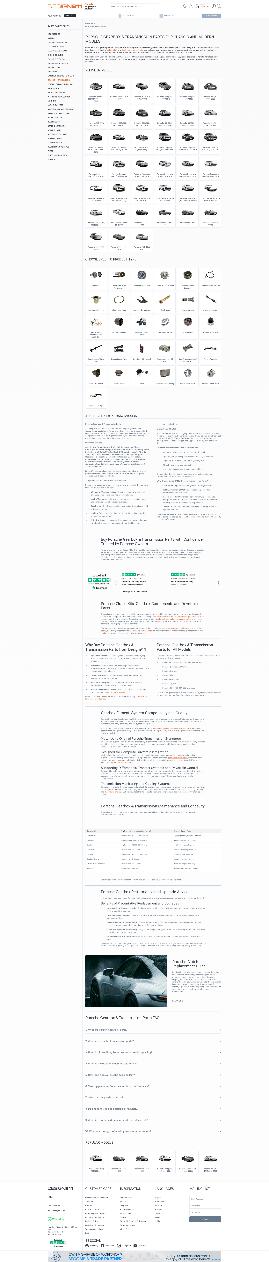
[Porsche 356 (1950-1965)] (96, 236)
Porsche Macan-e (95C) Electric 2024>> (188, 199)
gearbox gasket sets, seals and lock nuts (173, 728)
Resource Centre (127, 1225)
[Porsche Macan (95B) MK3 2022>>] (164, 187)
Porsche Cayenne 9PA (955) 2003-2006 (164, 148)
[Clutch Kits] (96, 275)
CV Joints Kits (187, 332)
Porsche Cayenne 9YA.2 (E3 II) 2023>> (119, 175)
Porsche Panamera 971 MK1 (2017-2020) (187, 175)
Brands (123, 1201)
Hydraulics (53, 88)
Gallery (123, 1217)
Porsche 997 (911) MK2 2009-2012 (119, 124)
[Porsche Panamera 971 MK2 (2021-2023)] (210, 163)
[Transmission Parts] (118, 348)
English (158, 1197)
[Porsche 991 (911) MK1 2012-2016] (141, 112)
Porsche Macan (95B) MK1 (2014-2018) (119, 199)
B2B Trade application (94, 1209)
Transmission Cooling (165, 384)
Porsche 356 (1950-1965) (96, 248)
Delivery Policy (91, 1221)
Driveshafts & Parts (210, 310)
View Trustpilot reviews (115, 692)
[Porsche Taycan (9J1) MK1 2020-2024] (210, 187)
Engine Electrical (57, 59)
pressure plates (184, 619)
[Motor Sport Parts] (187, 373)
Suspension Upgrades (58, 147)
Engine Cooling (55, 55)
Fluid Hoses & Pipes (96, 406)
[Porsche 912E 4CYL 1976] (141, 236)
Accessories (54, 34)
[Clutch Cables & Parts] (210, 275)
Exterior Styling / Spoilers (61, 76)
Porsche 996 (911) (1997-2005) (210, 98)
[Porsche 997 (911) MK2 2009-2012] (118, 112)
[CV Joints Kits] (187, 321)
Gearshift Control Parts (142, 333)
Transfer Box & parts (210, 384)
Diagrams (124, 1205)
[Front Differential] (210, 348)
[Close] (50, 1254)
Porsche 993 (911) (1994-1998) (187, 98)
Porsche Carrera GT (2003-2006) (142, 148)
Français (158, 1209)
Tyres (50, 151)
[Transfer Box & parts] (210, 373)
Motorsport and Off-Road (61, 109)
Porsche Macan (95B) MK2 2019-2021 (142, 199)
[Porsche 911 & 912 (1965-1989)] (141, 86)
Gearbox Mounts (119, 332)
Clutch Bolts (165, 310)
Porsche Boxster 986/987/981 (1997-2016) (96, 99)
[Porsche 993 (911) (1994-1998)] (187, 86)
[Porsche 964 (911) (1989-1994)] (164, 86)
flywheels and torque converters (186, 616)
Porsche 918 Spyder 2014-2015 (119, 224)
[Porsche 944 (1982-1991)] (164, 212)
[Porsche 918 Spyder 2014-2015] (118, 212)
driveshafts (186, 628)
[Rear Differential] (96, 373)
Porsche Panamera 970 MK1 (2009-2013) (141, 175)
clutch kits (156, 616)
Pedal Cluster (55, 117)
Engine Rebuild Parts (58, 63)
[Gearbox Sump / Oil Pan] (164, 348)
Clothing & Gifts (56, 46)
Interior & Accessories (59, 97)
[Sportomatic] (118, 373)
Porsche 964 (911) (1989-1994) (164, 98)
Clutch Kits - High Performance (119, 287)
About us (89, 1201)
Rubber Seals (54, 122)
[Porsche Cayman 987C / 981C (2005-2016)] (96, 137)
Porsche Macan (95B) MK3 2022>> (165, 199)
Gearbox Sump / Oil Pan (165, 360)
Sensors (141, 384)
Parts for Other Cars (58, 113)
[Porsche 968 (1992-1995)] (187, 212)
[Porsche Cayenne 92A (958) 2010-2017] (210, 137)
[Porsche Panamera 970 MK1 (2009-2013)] (141, 163)
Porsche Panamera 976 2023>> (96, 199)
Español (158, 1205)
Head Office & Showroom (96, 1197)
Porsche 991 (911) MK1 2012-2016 (141, 124)
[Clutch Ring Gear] (118, 299)
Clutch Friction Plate (142, 286)
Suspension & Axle (57, 142)
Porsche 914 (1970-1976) (119, 248)
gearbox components (171, 628)
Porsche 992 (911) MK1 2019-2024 (187, 124)
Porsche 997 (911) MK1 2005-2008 (96, 124)
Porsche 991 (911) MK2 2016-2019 (164, 124)
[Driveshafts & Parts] (210, 299)
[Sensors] (141, 373)
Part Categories (59, 26)
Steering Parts (55, 138)
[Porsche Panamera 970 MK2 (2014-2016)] (164, 163)
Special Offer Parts (57, 134)
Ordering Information (94, 1225)
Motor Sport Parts (187, 384)
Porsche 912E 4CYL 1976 (142, 248)
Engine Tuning (54, 67)
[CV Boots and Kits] (210, 321)
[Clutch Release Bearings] (187, 275)
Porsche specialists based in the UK (64, 6)
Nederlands (160, 1201)
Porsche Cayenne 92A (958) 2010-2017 (210, 148)
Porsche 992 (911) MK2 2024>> (210, 124)
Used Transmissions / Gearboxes (188, 360)
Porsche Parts (126, 1197)
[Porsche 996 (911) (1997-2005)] (210, 86)
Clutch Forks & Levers (142, 310)
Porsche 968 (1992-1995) (188, 224)
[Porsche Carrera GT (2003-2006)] (141, 137)
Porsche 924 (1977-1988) (142, 224)
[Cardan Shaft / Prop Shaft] (96, 348)
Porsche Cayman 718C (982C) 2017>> (119, 148)
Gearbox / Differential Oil (142, 360)
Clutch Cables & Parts (211, 286)
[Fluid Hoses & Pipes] (96, 395)
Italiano (158, 1217)
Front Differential (210, 359)
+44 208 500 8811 (55, 1206)
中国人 (158, 1221)
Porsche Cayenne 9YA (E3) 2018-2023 (96, 175)
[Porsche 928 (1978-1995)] (210, 212)
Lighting (52, 101)
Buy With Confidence (94, 1217)
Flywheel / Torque (164, 332)
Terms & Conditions (94, 1229)
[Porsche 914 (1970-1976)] (118, 236)
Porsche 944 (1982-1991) (165, 224)
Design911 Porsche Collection (133, 1221)
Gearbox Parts (188, 310)
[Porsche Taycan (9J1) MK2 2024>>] (96, 212)
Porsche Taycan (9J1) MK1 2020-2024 (211, 199)
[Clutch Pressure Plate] (164, 275)
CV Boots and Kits (210, 332)
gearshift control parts (177, 758)
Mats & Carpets (55, 105)
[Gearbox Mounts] (118, 321)
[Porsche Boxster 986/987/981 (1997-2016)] (96, 86)
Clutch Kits (96, 286)
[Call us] (184, 6)
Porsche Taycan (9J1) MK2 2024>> (96, 224)
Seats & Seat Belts (57, 126)
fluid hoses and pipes (114, 792)
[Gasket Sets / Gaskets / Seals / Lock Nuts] (96, 321)
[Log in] (191, 6)
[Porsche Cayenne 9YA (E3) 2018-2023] (96, 163)
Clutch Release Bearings (187, 287)
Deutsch (158, 1213)
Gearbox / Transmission (59, 80)
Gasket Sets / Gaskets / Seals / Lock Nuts (96, 334)
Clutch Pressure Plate (165, 286)
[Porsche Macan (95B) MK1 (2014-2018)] (118, 187)
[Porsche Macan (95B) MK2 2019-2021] (141, 187)
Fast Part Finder (127, 1209)
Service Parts (54, 130)
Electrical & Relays (57, 51)
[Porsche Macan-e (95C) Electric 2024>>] (187, 187)
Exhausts (52, 71)
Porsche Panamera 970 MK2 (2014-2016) (164, 175)
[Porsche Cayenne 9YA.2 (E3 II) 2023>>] (118, 163)
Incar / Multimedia (56, 92)
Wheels (51, 159)
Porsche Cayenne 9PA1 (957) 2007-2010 (188, 148)
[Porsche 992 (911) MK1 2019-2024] (187, 112)
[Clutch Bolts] (164, 299)
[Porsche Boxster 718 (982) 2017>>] (118, 86)
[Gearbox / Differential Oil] (141, 348)
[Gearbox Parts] (187, 299)
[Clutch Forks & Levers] (141, 299)
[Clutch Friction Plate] (141, 275)
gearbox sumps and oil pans (119, 762)
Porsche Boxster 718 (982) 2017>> (119, 98)
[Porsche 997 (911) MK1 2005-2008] (96, 112)
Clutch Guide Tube (96, 310)
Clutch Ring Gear (119, 310)
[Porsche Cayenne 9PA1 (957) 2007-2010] (187, 137)
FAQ (87, 1233)
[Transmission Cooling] (164, 373)
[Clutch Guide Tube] (96, 299)
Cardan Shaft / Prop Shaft (96, 360)
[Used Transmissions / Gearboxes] (187, 348)
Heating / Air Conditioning (60, 84)
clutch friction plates (167, 619)
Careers (88, 1205)
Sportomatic (119, 384)
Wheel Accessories (57, 155)
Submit (205, 1219)
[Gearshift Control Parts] (141, 321)
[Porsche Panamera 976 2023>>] (96, 187)
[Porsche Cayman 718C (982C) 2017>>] (118, 137)
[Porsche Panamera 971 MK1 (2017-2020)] (187, 163)
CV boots (148, 631)
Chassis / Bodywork (57, 42)
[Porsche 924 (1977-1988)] (141, 212)
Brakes (51, 38)
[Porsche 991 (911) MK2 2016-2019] (164, 112)
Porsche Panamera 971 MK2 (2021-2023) (210, 175)
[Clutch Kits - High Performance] (118, 275)
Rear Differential (96, 384)
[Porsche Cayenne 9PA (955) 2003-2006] (164, 137)
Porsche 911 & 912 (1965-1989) (142, 98)
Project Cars (125, 1213)
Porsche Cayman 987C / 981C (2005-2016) (96, 149)
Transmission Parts (119, 359)
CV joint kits (134, 631)
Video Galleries (126, 1229)
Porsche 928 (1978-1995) (210, 224)
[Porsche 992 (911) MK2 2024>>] (210, 112)
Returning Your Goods (95, 1213)
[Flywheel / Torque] (164, 321)
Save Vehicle (211, 16)
